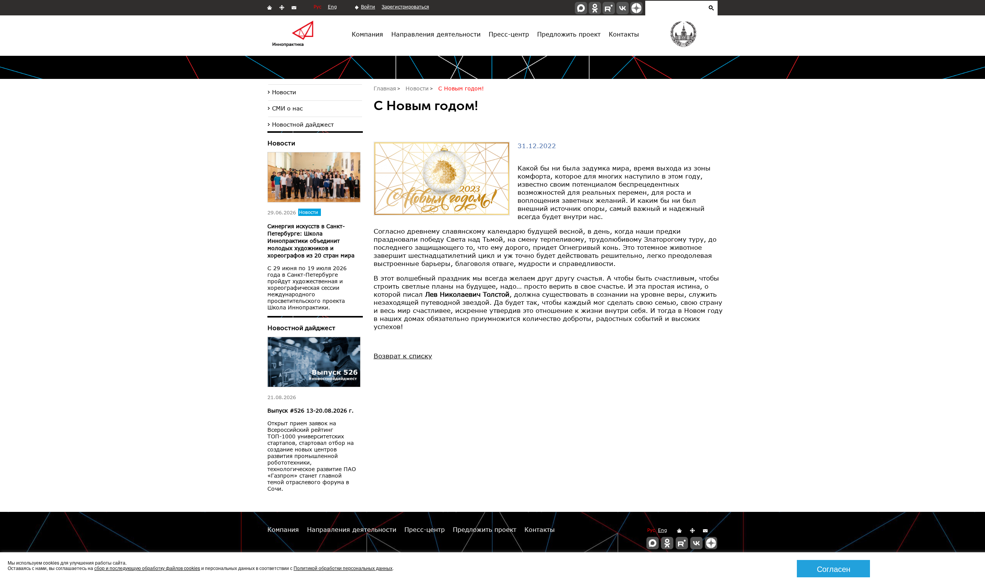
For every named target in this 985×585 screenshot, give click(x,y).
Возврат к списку (403, 356)
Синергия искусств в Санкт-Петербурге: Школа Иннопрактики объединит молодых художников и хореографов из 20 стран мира (310, 241)
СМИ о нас (287, 108)
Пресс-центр (509, 34)
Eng (332, 7)
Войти (368, 7)
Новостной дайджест (303, 124)
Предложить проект (569, 34)
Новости (284, 92)
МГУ (682, 35)
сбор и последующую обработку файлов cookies (147, 568)
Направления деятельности (436, 34)
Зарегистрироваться (405, 7)
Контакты (624, 34)
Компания (367, 34)
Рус (317, 7)
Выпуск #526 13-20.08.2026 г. (310, 410)
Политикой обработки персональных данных (343, 568)
